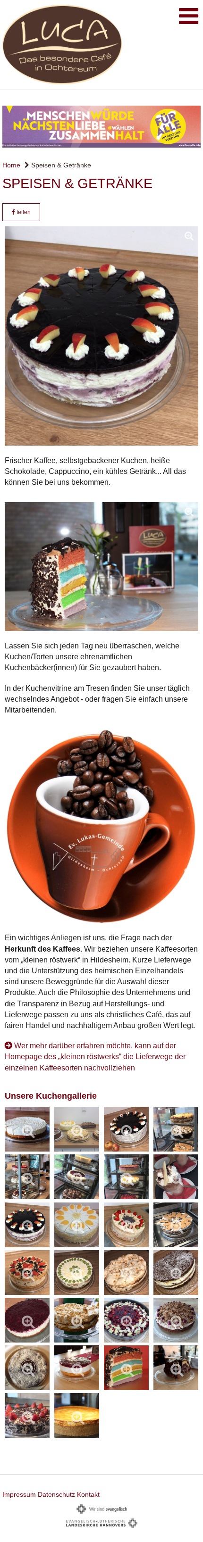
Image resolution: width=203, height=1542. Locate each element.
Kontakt (88, 1494)
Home (11, 165)
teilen (23, 212)
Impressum (19, 1494)
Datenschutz (56, 1494)
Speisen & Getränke (60, 165)
